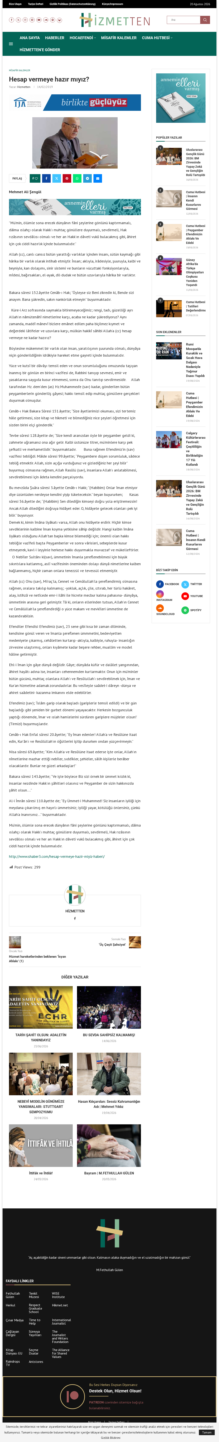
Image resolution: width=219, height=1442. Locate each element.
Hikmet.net (60, 1305)
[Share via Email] (97, 178)
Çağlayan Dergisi (12, 1333)
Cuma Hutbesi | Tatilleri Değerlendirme (196, 306)
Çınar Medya (15, 1320)
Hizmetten (23, 87)
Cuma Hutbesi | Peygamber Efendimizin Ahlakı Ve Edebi (195, 234)
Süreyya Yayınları (35, 1333)
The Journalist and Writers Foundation (60, 1336)
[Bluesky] (59, 19)
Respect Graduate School (35, 1308)
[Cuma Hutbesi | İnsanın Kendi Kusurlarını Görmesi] (169, 198)
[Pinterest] (32, 19)
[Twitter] (18, 19)
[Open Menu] (11, 44)
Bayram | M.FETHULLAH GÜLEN (109, 1173)
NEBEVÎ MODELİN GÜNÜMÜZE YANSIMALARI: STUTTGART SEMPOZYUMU (41, 1107)
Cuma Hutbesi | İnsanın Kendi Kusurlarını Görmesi (195, 200)
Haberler (54, 38)
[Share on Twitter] (56, 178)
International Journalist (61, 1321)
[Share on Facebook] (46, 178)
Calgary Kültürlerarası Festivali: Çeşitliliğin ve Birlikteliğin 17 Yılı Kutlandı (196, 449)
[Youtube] (38, 19)
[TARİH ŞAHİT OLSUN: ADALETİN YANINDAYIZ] (41, 1007)
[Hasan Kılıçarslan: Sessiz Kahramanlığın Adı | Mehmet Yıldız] (109, 1074)
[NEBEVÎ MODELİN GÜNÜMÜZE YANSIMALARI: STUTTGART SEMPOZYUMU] (41, 1074)
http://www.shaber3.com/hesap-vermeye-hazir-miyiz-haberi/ (57, 856)
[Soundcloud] (45, 19)
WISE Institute (58, 1295)
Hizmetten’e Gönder (40, 49)
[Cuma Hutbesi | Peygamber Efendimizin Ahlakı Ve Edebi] (169, 232)
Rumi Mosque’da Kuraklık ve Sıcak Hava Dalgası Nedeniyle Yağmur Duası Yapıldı (195, 360)
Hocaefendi (81, 38)
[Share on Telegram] (87, 178)
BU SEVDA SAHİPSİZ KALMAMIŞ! (109, 1035)
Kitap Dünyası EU (14, 1351)
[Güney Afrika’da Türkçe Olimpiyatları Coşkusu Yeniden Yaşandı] (169, 266)
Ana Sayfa (30, 38)
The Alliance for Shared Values (61, 1353)
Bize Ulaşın (94, 1422)
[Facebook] (11, 19)
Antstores (36, 1361)
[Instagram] (25, 19)
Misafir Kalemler (119, 38)
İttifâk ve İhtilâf (41, 1173)
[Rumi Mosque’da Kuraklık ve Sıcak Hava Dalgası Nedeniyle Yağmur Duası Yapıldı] (169, 350)
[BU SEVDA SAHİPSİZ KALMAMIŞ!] (109, 1007)
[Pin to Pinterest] (67, 178)
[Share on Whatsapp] (77, 178)
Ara (205, 20)
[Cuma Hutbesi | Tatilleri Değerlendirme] (169, 308)
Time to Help (34, 1321)
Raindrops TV (13, 1363)
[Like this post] (36, 178)
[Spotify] (52, 19)
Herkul (10, 1305)
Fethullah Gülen (13, 1295)
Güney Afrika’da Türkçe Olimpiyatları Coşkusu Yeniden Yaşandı (195, 272)
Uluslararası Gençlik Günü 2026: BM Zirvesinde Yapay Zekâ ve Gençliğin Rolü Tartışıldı (195, 162)
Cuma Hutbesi (156, 38)
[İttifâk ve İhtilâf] (41, 1145)
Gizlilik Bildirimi (110, 1437)
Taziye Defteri (116, 1422)
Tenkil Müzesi (34, 1295)
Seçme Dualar (33, 1351)
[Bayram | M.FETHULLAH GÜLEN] (109, 1145)
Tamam (207, 1432)
